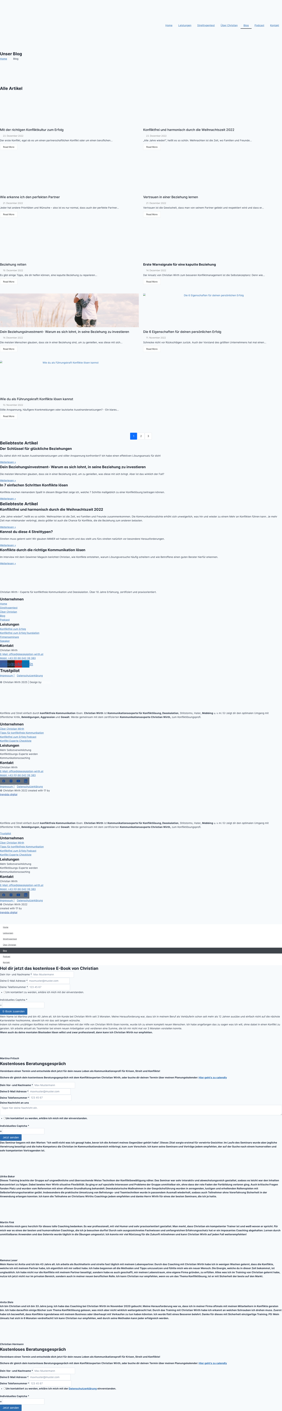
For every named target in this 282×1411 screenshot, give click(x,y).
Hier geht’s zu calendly (213, 1077)
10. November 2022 (13, 405)
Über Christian (229, 25)
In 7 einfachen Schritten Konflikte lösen (34, 485)
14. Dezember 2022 (156, 270)
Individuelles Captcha (13, 999)
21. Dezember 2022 (13, 203)
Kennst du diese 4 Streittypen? (26, 532)
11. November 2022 (156, 338)
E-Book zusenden (14, 1011)
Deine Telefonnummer (14, 987)
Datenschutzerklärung (83, 1388)
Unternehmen (12, 599)
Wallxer (46, 682)
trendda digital (8, 794)
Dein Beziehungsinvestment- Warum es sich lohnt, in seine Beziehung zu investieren (64, 332)
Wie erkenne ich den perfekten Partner (30, 197)
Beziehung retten (13, 264)
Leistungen (184, 25)
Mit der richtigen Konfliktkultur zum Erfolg (32, 130)
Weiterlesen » (8, 462)
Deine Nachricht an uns (14, 1102)
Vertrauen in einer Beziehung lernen (170, 197)
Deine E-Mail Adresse (14, 980)
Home (168, 25)
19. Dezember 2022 (13, 270)
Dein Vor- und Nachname (16, 974)
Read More (8, 147)
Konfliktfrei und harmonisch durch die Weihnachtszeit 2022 (188, 130)
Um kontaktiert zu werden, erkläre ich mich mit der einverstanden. (45, 992)
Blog (246, 25)
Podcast (259, 25)
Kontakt (274, 25)
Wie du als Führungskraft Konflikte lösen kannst (36, 399)
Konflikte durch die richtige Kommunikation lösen (42, 550)
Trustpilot (5, 833)
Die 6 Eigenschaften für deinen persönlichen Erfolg (182, 332)
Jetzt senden (11, 1137)
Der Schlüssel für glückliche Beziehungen (36, 448)
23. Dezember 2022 (13, 136)
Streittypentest (206, 25)
